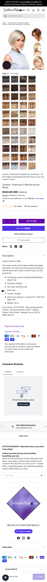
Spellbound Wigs (12, 576)
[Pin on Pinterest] (20, 246)
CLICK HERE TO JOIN (29, 2)
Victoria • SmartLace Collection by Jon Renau (16, 24)
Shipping (5, 195)
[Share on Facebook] (15, 246)
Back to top (23, 436)
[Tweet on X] (10, 246)
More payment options (23, 234)
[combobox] (23, 16)
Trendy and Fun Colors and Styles (18, 23)
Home (4, 23)
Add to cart (31, 221)
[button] (38, 10)
